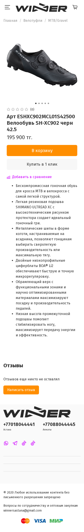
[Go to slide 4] (45, 103)
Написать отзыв (21, 390)
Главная (10, 20)
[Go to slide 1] (36, 103)
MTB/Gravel (57, 20)
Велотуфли (32, 20)
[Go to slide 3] (42, 103)
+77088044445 (59, 424)
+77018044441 (19, 424)
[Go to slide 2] (39, 103)
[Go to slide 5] (48, 103)
